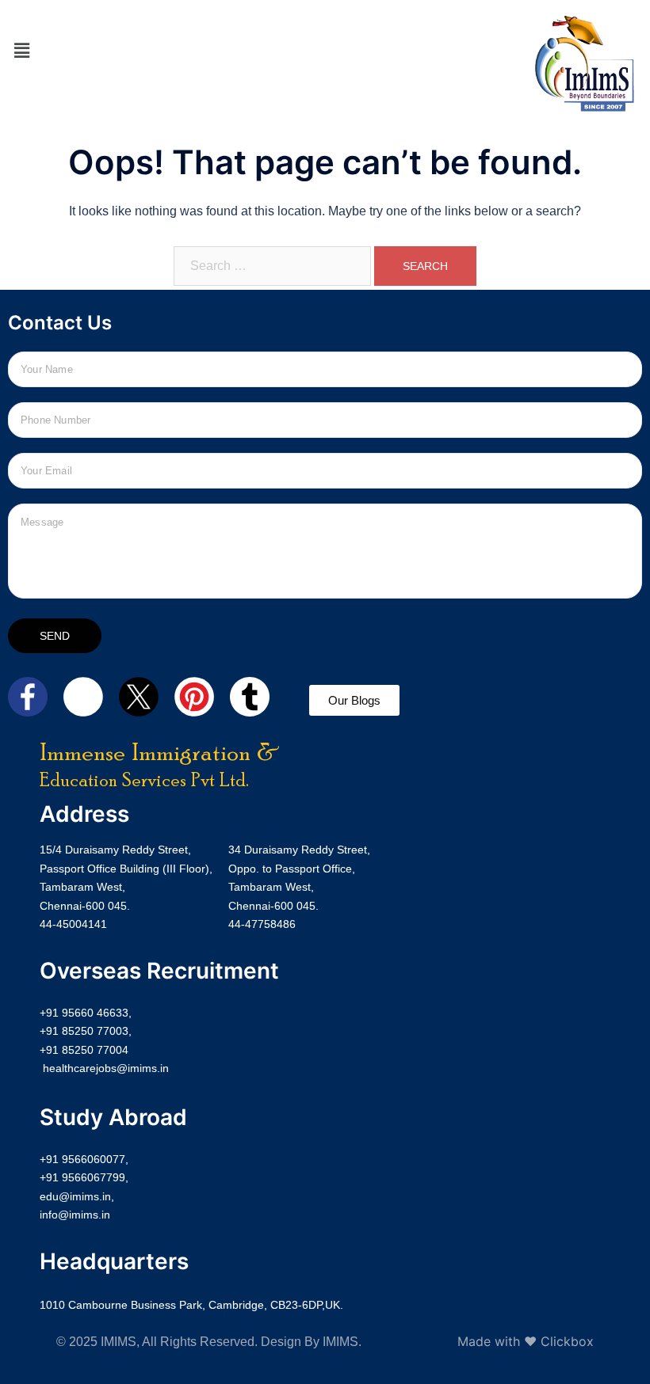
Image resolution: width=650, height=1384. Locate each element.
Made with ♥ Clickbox (525, 1341)
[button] (21, 51)
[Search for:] (272, 266)
